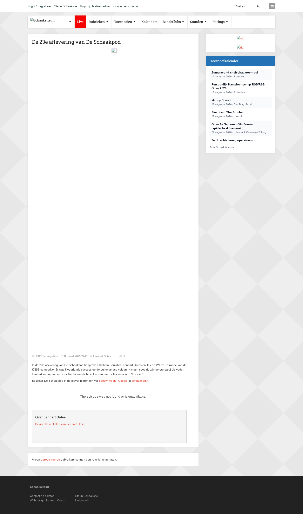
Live (80, 21)
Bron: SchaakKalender (222, 147)
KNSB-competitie (47, 356)
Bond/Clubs (172, 21)
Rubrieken (97, 21)
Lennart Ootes (102, 356)
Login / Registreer (39, 6)
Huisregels (82, 500)
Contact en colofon (125, 6)
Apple (112, 380)
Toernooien (123, 21)
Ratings (219, 21)
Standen (196, 21)
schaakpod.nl (140, 380)
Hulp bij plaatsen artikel (95, 6)
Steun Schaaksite (65, 6)
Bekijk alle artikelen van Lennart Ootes (60, 424)
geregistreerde (51, 459)
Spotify (103, 380)
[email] (272, 6)
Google (123, 380)
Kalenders (149, 21)
